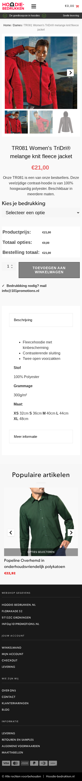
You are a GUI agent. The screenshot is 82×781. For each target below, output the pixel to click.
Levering (8, 667)
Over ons (9, 690)
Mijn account (12, 654)
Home (7, 25)
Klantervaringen (15, 703)
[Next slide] (70, 72)
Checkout (10, 660)
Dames (17, 25)
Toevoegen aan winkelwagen (49, 270)
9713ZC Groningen (16, 617)
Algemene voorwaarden (21, 746)
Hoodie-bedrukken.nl (19, 605)
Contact (8, 697)
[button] (16, 122)
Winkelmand (11, 648)
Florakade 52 (12, 611)
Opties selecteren (41, 552)
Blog (6, 710)
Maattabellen (12, 752)
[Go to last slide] (11, 532)
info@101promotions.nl (20, 624)
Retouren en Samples (18, 740)
